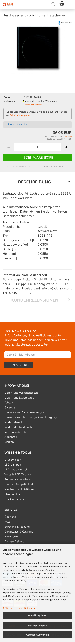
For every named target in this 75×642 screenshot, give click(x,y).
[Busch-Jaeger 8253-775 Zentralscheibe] (37, 47)
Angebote (10, 437)
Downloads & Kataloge (18, 531)
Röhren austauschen (17, 479)
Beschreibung (34, 182)
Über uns (10, 517)
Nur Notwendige (37, 625)
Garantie (9, 407)
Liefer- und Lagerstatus (19, 397)
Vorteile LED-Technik (17, 474)
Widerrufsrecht (14, 422)
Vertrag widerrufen (16, 432)
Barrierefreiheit (14, 541)
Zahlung (9, 402)
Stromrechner (13, 494)
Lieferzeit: (9, 101)
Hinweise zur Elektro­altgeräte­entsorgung (30, 417)
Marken (9, 442)
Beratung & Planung (17, 527)
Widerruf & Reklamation (19, 427)
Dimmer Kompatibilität (18, 484)
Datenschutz (31, 608)
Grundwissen (12, 460)
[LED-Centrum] (7, 4)
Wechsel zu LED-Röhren (19, 489)
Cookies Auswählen (37, 634)
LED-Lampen (12, 464)
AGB (5, 608)
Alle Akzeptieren (37, 615)
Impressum (16, 608)
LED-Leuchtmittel (15, 469)
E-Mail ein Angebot (20, 115)
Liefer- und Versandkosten (21, 392)
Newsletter (11, 536)
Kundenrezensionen (34, 300)
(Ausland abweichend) (32, 104)
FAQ (7, 522)
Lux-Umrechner (14, 499)
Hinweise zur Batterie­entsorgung (25, 412)
